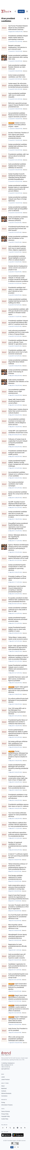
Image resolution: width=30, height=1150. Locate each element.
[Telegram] (17, 1127)
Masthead (4, 1088)
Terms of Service (5, 1111)
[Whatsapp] (2, 1127)
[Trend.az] (6, 11)
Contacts (3, 1091)
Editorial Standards (6, 1093)
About (2, 1086)
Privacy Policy (4, 1114)
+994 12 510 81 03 (5, 1066)
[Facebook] (6, 1127)
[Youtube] (13, 1127)
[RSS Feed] (24, 1127)
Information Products (6, 1105)
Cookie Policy (4, 1119)
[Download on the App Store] (6, 1135)
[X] (10, 1127)
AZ (15, 1147)
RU (18, 1147)
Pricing (3, 1102)
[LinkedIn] (21, 1127)
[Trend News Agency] (6, 1053)
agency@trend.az (5, 1068)
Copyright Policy (5, 1116)
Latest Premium (5, 1079)
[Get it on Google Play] (18, 1135)
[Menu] (27, 11)
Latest (3, 1077)
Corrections (4, 1096)
